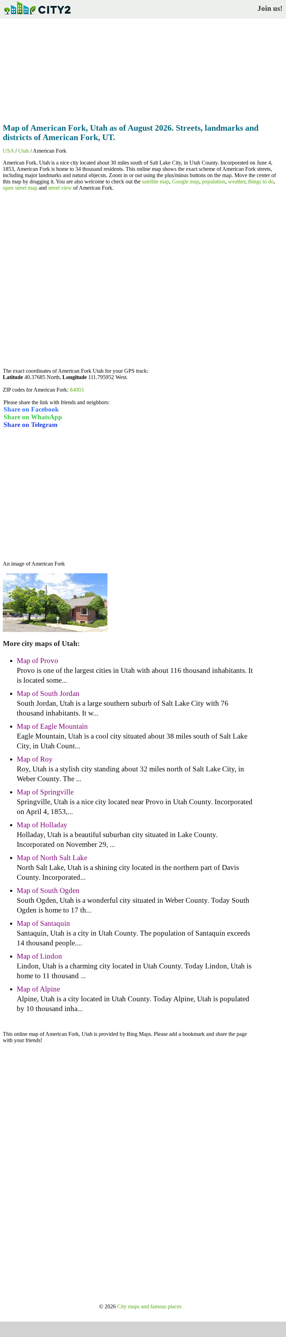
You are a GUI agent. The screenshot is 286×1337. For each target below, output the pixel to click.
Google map (185, 181)
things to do (261, 181)
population (213, 181)
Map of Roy (35, 759)
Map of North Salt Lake (52, 857)
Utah (23, 151)
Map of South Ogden (48, 890)
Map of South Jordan (48, 693)
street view (60, 188)
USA (8, 151)
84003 (77, 390)
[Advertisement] (143, 69)
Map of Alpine (38, 989)
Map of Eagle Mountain (52, 726)
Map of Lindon (39, 956)
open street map (20, 188)
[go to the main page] (37, 16)
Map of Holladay (42, 825)
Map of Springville (45, 792)
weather (236, 181)
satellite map (155, 181)
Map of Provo (37, 660)
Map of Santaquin (43, 923)
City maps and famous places (149, 1306)
